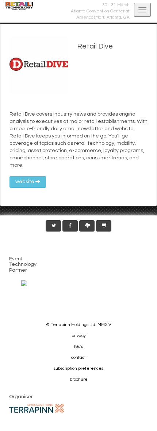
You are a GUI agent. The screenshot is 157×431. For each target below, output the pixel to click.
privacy (79, 335)
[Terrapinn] (36, 407)
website (25, 181)
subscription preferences (78, 368)
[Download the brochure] (87, 226)
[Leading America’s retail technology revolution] (16, 6)
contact (78, 357)
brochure (79, 379)
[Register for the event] (103, 226)
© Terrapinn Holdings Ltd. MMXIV (78, 324)
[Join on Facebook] (70, 226)
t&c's (78, 346)
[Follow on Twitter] (53, 226)
